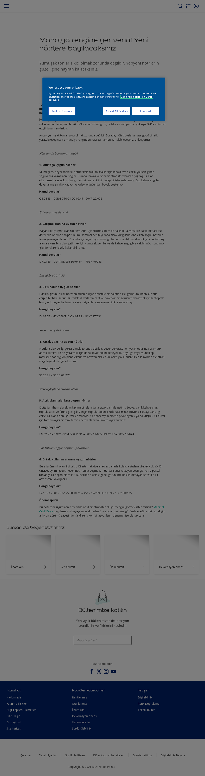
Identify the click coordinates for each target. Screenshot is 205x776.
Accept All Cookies (117, 110)
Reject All (146, 110)
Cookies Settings (62, 110)
